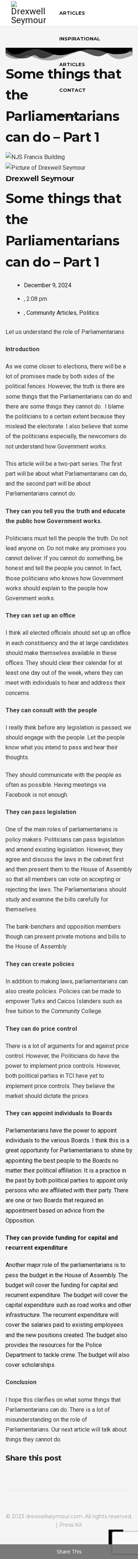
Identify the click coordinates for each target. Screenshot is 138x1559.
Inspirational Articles (79, 51)
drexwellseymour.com (54, 1516)
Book (67, 116)
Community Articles (51, 312)
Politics (89, 312)
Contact (72, 90)
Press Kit (70, 1525)
